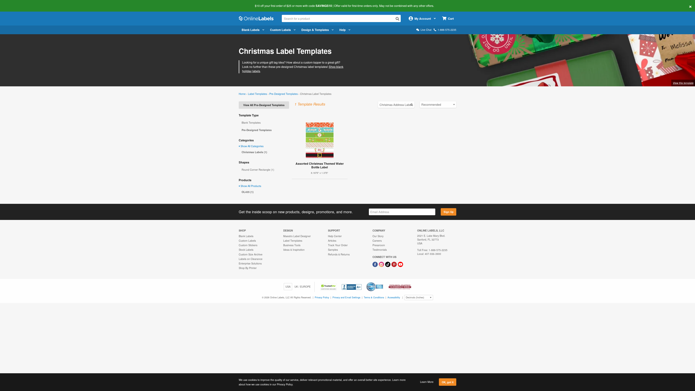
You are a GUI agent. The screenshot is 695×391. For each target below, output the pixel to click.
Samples (333, 249)
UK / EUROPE (302, 286)
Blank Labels (251, 30)
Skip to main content (13, 3)
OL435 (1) (248, 192)
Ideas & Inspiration (294, 249)
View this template (683, 83)
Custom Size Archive (250, 254)
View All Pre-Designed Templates (264, 105)
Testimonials (379, 249)
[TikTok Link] (388, 264)
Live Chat (426, 29)
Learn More (426, 382)
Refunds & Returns (339, 254)
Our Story (378, 236)
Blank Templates (251, 122)
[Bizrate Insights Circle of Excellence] (382, 282)
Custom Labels (280, 30)
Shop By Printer (248, 268)
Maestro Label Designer (297, 236)
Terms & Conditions (374, 297)
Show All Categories (252, 146)
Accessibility (393, 297)
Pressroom (378, 245)
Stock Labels (246, 249)
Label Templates (257, 94)
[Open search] (397, 18)
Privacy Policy (322, 297)
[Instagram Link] (382, 264)
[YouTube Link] (400, 264)
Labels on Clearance (250, 259)
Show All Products (250, 186)
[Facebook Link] (375, 264)
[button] (328, 286)
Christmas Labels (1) (254, 152)
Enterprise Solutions (250, 263)
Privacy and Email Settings (346, 297)
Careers (377, 240)
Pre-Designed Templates (283, 94)
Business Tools (291, 245)
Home (242, 94)
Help (342, 30)
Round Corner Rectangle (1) (258, 169)
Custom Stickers (248, 245)
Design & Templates (315, 30)
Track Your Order (338, 245)
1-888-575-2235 (447, 29)
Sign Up (449, 212)
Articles (332, 240)
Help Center (335, 236)
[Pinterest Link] (394, 264)
